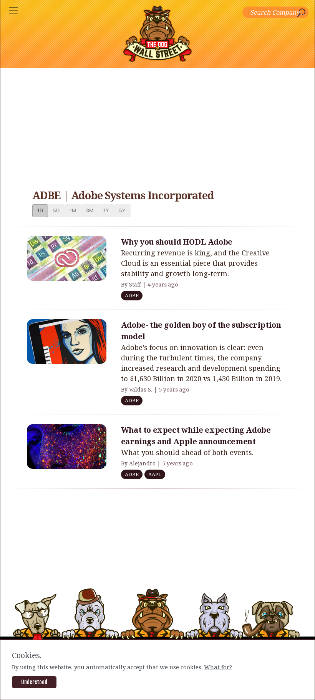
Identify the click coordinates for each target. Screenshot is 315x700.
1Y (106, 210)
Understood (34, 682)
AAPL (154, 474)
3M (89, 210)
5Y (122, 210)
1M (73, 210)
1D (40, 210)
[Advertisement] (157, 126)
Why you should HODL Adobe (176, 242)
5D (56, 210)
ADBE (132, 295)
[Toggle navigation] (13, 11)
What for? (218, 667)
